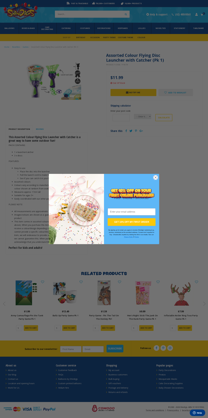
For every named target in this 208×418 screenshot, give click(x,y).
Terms (137, 237)
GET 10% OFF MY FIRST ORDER (131, 222)
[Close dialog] (155, 177)
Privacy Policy (128, 237)
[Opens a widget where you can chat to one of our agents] (197, 413)
